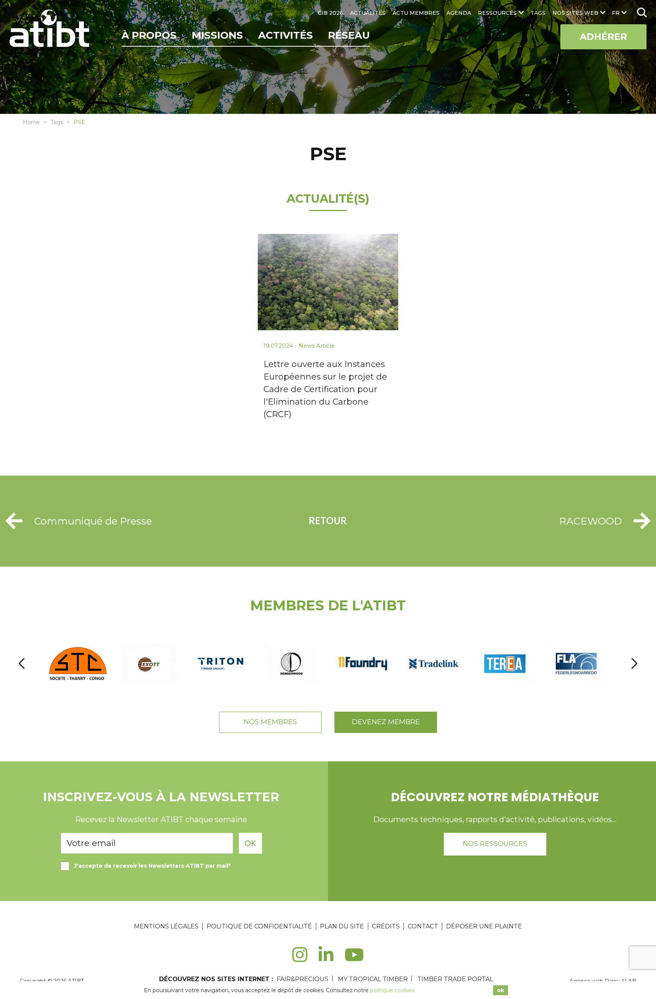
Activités (285, 35)
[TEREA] (506, 663)
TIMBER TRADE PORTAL (455, 979)
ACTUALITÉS (368, 12)
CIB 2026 (330, 12)
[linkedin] (326, 959)
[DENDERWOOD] (292, 663)
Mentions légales (166, 926)
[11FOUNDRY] (363, 663)
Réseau (349, 35)
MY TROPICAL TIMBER (373, 979)
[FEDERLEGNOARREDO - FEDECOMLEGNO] (577, 663)
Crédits (386, 926)
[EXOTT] (150, 663)
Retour (328, 521)
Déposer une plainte (484, 926)
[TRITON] (221, 663)
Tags (56, 122)
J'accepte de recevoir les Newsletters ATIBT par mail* (152, 865)
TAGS (538, 12)
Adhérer (603, 36)
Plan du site (342, 926)
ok (500, 990)
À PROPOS (149, 35)
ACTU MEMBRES (416, 12)
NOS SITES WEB (575, 12)
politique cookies (392, 990)
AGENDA (458, 12)
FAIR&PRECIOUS (302, 979)
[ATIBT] (50, 29)
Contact (423, 926)
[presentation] (22, 663)
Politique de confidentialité (259, 926)
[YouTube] (354, 959)
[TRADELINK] (434, 663)
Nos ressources (495, 844)
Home (31, 122)
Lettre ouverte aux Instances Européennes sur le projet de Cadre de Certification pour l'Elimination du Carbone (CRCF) (325, 389)
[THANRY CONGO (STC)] (79, 663)
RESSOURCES (497, 12)
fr (616, 12)
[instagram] (299, 959)
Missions (217, 35)
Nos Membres (270, 722)
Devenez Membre (386, 722)
